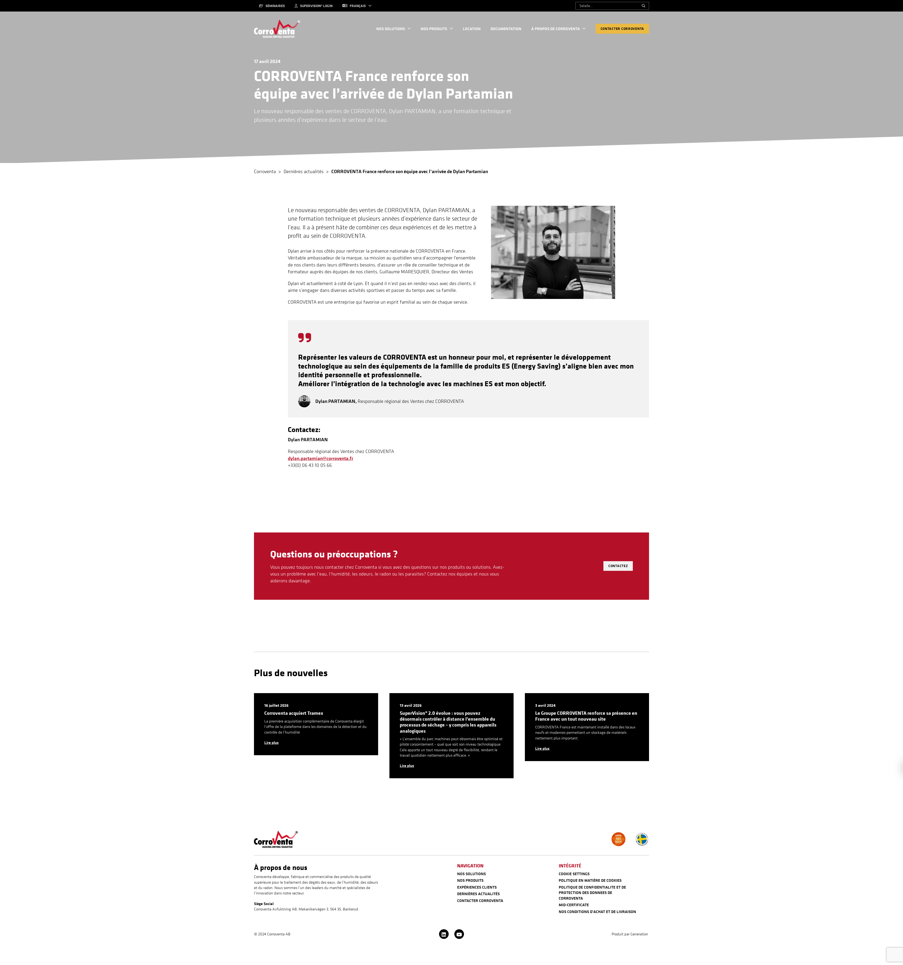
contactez (618, 565)
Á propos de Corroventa (555, 28)
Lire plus (271, 742)
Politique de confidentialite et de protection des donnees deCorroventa (592, 893)
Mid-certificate (574, 904)
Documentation (506, 28)
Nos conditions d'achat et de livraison (597, 911)
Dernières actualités (478, 893)
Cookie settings (574, 873)
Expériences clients (477, 887)
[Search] (643, 6)
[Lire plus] (316, 724)
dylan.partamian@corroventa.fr (320, 458)
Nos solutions (390, 28)
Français (358, 5)
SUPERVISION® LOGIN (316, 5)
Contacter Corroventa (622, 28)
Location (472, 28)
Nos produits (434, 28)
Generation (639, 934)
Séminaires (275, 5)
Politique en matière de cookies (590, 880)
